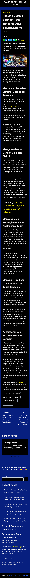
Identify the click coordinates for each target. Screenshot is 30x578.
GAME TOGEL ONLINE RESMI (11, 397)
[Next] (25, 447)
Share (22, 40)
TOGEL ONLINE (6, 12)
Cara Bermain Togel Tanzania (11, 393)
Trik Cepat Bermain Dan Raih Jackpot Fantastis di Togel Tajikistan (23, 418)
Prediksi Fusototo (8, 542)
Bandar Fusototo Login (9, 540)
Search (4, 476)
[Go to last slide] (4, 447)
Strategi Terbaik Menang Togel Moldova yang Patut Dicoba (7, 417)
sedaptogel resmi (8, 558)
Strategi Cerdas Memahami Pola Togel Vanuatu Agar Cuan (13, 445)
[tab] (11, 456)
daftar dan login (17, 547)
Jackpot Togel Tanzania (10, 400)
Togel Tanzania (14, 106)
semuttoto (5, 562)
